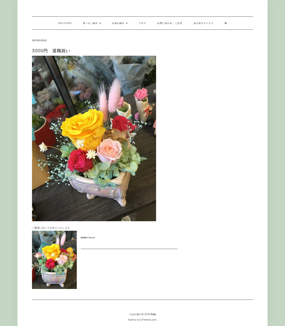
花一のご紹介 (91, 23)
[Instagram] (255, 9)
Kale (153, 314)
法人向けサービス (203, 23)
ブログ (142, 23)
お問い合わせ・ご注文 (169, 23)
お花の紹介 (119, 23)
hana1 (92, 237)
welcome (65, 23)
